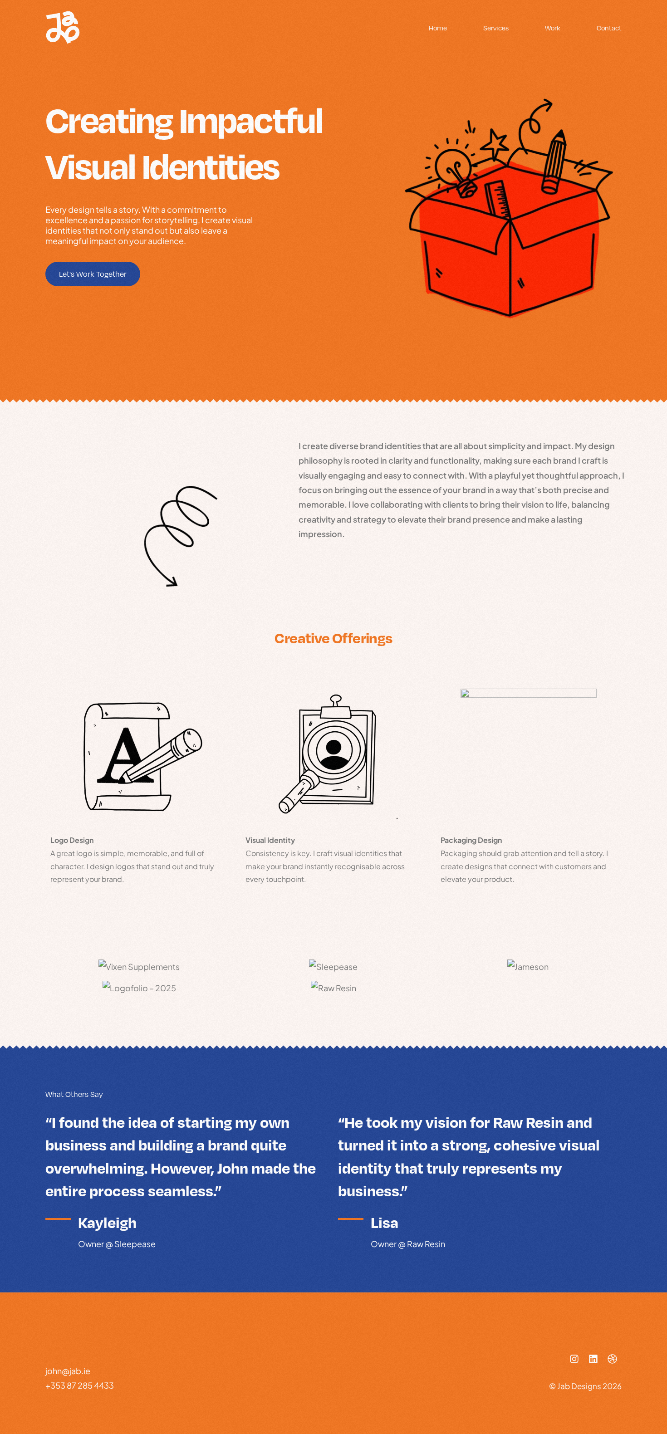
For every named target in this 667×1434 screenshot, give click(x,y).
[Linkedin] (593, 1358)
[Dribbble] (612, 1358)
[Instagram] (574, 1358)
